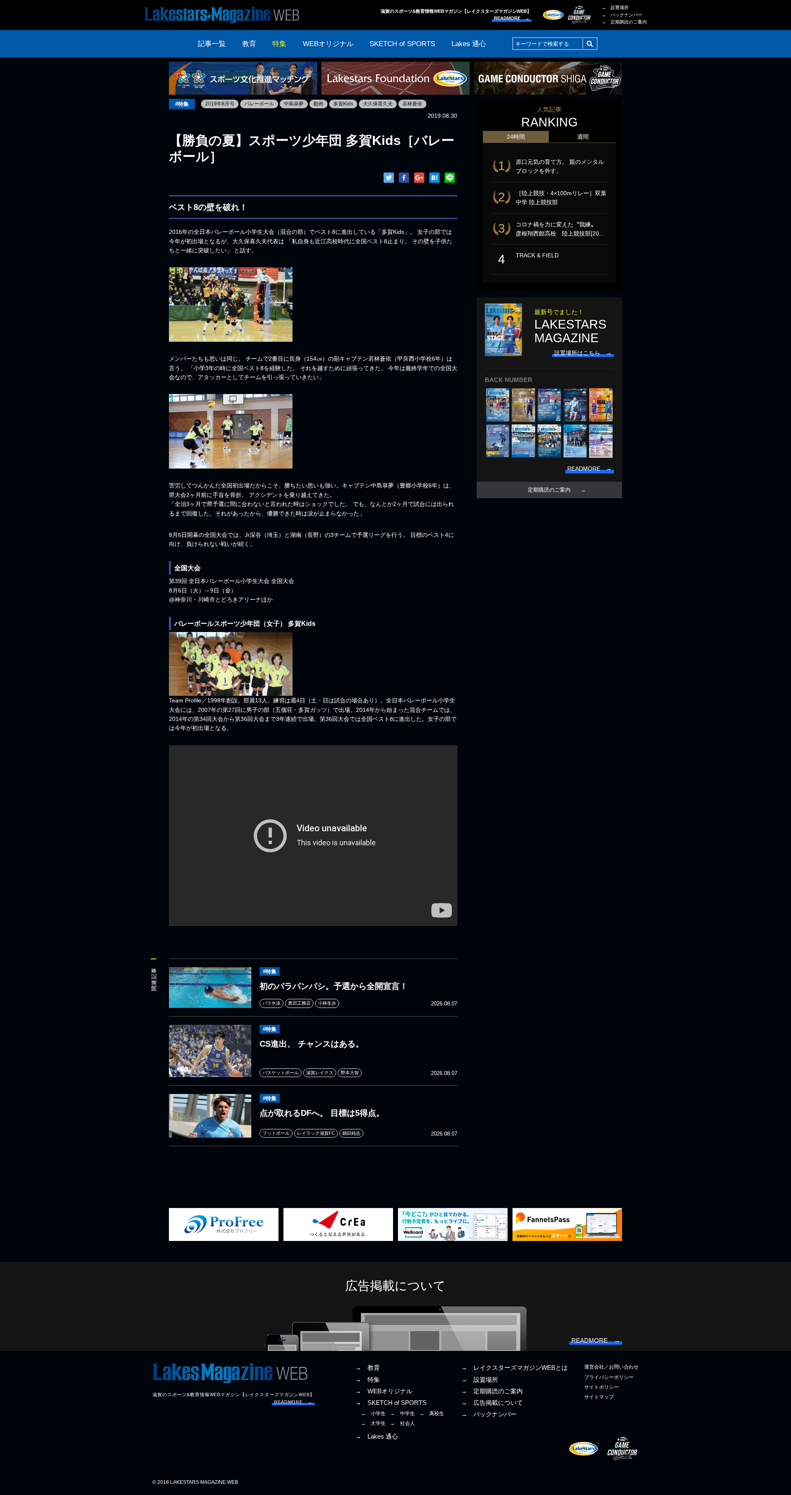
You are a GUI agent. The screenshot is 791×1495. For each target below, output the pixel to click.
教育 (249, 44)
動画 (318, 104)
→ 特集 (367, 1379)
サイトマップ (599, 1397)
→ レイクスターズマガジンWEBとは (514, 1367)
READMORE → (511, 18)
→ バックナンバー (621, 14)
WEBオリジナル (328, 44)
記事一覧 (212, 44)
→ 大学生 (373, 1423)
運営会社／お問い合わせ (611, 1367)
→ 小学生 (373, 1413)
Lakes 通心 (469, 44)
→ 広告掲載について (492, 1402)
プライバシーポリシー (609, 1377)
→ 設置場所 (615, 7)
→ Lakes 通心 (376, 1436)
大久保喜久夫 (378, 104)
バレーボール (259, 104)
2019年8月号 (219, 104)
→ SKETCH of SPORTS (390, 1402)
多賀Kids (343, 104)
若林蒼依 (412, 104)
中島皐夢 (294, 104)
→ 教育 (367, 1367)
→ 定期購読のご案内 (624, 21)
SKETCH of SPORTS (402, 44)
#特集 (182, 104)
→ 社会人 (402, 1423)
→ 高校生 (431, 1413)
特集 (279, 44)
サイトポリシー (601, 1387)
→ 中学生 (402, 1413)
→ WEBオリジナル (383, 1391)
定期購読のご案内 (549, 490)
